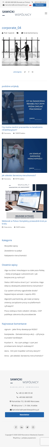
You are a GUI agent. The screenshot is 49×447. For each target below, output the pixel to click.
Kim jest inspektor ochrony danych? (25, 351)
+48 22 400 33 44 (40, 2)
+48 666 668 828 (25, 397)
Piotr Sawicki (9, 33)
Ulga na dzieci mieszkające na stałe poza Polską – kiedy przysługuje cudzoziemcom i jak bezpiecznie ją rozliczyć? (24, 274)
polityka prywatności (29, 438)
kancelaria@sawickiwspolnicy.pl (16, 5)
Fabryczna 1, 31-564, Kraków (25, 405)
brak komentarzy (31, 33)
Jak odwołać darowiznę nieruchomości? (19, 175)
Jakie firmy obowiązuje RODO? (24, 329)
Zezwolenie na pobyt (13, 250)
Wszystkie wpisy (11, 246)
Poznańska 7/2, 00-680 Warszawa (25, 401)
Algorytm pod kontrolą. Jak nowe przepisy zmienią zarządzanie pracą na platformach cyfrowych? (22, 302)
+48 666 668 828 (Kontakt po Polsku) (17, 2)
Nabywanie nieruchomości (15, 255)
